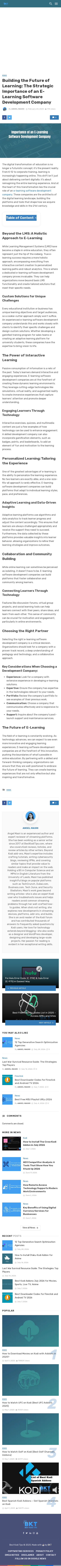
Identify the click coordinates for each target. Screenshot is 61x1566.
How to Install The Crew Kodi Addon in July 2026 (39, 1143)
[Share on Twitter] (9, 117)
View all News (29, 1227)
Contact (51, 1555)
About (40, 1555)
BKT (50, 1545)
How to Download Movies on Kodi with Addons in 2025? (29, 1355)
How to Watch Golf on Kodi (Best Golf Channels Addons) (28, 1453)
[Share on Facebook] (4, 117)
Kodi (25, 1138)
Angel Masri (17, 109)
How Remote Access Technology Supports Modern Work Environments (40, 1188)
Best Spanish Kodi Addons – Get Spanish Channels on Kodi (30, 1502)
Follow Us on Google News (30, 1558)
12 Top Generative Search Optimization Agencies (36, 1044)
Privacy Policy (44, 1551)
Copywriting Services (21, 1551)
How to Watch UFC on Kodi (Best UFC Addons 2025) (27, 1404)
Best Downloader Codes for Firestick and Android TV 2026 (35, 1081)
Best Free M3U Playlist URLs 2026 (33, 1099)
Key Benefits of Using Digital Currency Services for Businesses (39, 1210)
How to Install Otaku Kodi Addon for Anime (34, 1257)
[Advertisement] (30, 39)
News (4, 75)
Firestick (19, 1076)
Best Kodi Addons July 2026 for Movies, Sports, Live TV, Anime (36, 1283)
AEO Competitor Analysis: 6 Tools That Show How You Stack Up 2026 (39, 1165)
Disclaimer (27, 1555)
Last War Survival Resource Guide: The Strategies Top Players (29, 1063)
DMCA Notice (12, 1555)
